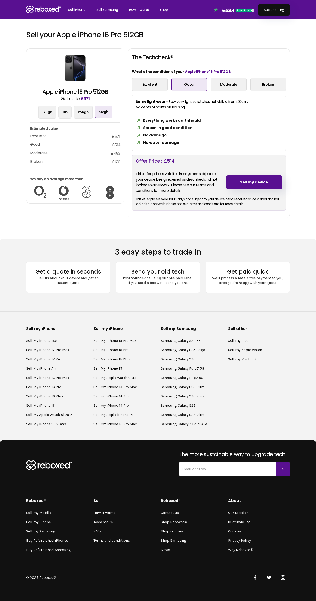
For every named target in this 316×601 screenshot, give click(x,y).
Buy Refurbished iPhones (47, 540)
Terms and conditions (111, 540)
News (165, 550)
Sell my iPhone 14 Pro (111, 405)
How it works (139, 9)
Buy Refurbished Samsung (48, 550)
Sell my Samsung (40, 531)
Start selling (274, 10)
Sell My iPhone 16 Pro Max (47, 377)
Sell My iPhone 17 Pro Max (47, 350)
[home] (43, 10)
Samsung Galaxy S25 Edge (183, 350)
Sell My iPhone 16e (41, 340)
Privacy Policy (239, 540)
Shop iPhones (172, 531)
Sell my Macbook (242, 359)
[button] (77, 10)
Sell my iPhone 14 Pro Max (115, 387)
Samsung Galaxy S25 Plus (182, 396)
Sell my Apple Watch (245, 350)
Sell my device (254, 182)
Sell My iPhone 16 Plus (44, 396)
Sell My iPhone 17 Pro (43, 359)
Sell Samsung (107, 9)
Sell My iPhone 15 (107, 368)
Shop (164, 9)
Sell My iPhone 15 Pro (111, 350)
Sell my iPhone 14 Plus (112, 396)
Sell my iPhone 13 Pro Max (115, 424)
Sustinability (239, 522)
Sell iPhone (76, 9)
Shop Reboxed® (174, 522)
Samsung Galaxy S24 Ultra (182, 414)
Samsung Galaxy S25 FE (181, 359)
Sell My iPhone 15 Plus (111, 359)
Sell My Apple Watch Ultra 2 (49, 414)
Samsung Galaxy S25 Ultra (182, 387)
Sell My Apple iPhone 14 (113, 414)
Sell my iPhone (38, 522)
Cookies (235, 531)
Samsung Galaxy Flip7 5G (182, 377)
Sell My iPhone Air (41, 368)
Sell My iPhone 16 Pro (43, 387)
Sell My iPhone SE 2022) (46, 424)
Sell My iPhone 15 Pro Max (114, 340)
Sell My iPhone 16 (40, 405)
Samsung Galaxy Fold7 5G (182, 368)
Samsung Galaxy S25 (178, 405)
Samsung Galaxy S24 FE (181, 340)
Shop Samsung (173, 540)
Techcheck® (103, 522)
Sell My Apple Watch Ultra (114, 377)
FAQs (97, 531)
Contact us (170, 512)
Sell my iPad (238, 340)
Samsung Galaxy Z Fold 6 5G (184, 424)
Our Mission (238, 512)
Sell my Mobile (38, 512)
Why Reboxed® (240, 550)
